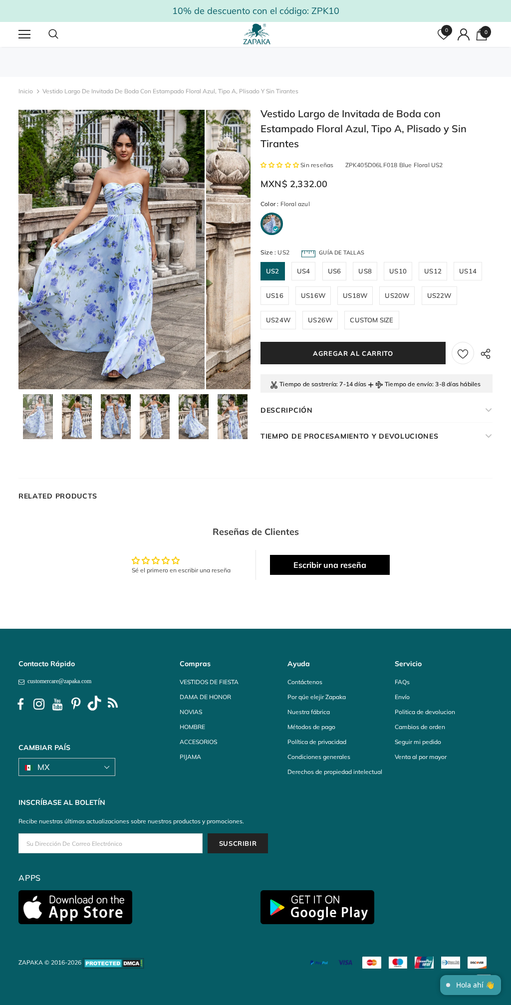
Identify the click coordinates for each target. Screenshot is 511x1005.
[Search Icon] (63, 34)
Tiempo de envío (408, 384)
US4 (303, 271)
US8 (365, 271)
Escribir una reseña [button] (329, 565)
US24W (278, 320)
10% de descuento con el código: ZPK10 (255, 10)
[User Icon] (464, 34)
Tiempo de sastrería (307, 384)
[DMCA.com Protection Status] (113, 962)
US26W (320, 320)
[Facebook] (20, 705)
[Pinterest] (76, 705)
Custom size (371, 320)
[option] (111, 249)
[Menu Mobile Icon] (24, 34)
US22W (439, 295)
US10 (398, 271)
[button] (280, 165)
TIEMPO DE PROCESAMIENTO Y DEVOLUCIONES (349, 436)
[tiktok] (94, 705)
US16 (274, 295)
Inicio (25, 91)
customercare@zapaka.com (57, 681)
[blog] (113, 705)
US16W (313, 295)
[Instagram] (39, 705)
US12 (433, 271)
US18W (355, 295)
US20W (397, 295)
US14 (468, 271)
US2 (272, 271)
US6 (334, 271)
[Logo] (257, 33)
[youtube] (57, 705)
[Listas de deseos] (463, 353)
